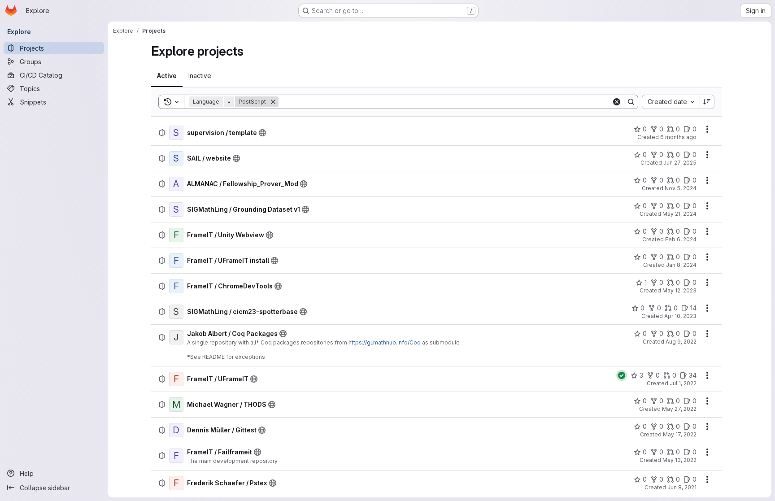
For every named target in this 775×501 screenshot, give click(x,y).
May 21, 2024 (679, 213)
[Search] (631, 102)
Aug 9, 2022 (681, 341)
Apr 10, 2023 (680, 316)
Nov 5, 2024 (681, 188)
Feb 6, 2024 (681, 239)
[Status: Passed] (621, 375)
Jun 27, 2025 (680, 162)
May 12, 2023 (679, 290)
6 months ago (678, 137)
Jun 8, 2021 (682, 487)
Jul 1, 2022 (683, 383)
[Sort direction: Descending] (707, 102)
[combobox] (671, 102)
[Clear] (616, 101)
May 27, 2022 (679, 408)
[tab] (167, 76)
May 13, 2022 (679, 460)
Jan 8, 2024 (681, 264)
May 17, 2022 (680, 434)
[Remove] (273, 101)
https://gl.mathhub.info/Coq (384, 342)
